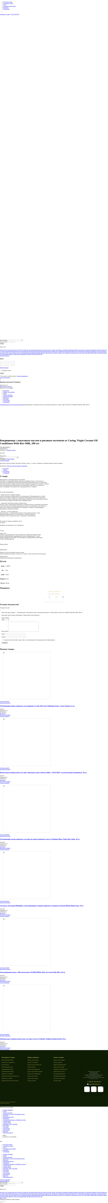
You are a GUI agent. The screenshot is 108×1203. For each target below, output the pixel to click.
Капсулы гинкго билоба (59, 1060)
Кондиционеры (20, 404)
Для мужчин (6, 400)
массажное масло (46, 351)
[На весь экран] (2, 1201)
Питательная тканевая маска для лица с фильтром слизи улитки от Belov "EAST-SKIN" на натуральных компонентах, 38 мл (43, 772)
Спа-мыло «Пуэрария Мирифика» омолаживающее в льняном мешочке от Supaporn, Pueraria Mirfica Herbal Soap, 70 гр (41, 905)
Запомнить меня (6, 370)
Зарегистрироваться (22, 376)
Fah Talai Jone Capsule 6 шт (8, 1062)
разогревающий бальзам (11, 351)
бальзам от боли (96, 350)
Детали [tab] (5, 470)
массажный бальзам (36, 351)
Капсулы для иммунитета (34, 1069)
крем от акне (16, 353)
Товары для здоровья (8, 392)
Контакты (5, 7)
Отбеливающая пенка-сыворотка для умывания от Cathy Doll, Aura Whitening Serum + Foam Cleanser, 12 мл (37, 706)
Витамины (6, 397)
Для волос (13, 404)
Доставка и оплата (8, 3)
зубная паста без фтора (84, 351)
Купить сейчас (10, 459)
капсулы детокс (51, 350)
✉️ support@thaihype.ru (54, 594)
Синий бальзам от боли (7, 1067)
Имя (3, 634)
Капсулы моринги (58, 1062)
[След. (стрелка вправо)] (2, 1202)
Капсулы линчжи (32, 1080)
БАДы (5, 393)
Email (3, 637)
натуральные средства (75, 353)
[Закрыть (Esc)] (5, 1201)
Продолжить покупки (6, 386)
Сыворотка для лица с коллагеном (10, 1080)
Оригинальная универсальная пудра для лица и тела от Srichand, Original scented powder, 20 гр (33, 1039)
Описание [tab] (6, 468)
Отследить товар (7, 2)
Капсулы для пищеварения (34, 1073)
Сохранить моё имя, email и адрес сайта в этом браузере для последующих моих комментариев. (29, 640)
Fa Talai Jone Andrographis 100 (20, 354)
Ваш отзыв (5, 631)
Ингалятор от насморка (7, 1073)
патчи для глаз (9, 353)
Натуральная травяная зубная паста (10, 1076)
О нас (4, 4)
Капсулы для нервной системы (35, 1071)
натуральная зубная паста (71, 351)
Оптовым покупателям (9, 6)
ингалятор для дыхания (85, 350)
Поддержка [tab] (6, 471)
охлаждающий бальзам (24, 351)
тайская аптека (49, 353)
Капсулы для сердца (33, 1078)
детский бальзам (24, 353)
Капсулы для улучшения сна (35, 1064)
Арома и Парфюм (8, 396)
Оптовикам (6, 9)
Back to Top (3, 1198)
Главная (2, 404)
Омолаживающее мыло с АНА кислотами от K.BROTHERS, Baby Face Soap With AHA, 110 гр (32, 972)
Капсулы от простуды (33, 1062)
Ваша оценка (5, 618)
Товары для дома (7, 395)
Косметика (6, 390)
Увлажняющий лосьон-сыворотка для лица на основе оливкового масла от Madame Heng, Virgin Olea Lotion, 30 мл (40, 839)
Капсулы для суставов (33, 1060)
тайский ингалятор (73, 350)
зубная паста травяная (57, 351)
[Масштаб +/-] (0, 1201)
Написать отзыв (11, 450)
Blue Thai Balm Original (100, 353)
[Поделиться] (3, 1201)
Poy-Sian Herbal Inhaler (6, 354)
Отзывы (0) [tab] (6, 473)
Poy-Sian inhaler (5, 1064)
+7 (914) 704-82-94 (54, 591)
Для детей (6, 399)
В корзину (3, 459)
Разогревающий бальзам (8, 1071)
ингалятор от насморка (61, 350)
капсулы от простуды (17, 350)
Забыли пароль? (4, 367)
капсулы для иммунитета (30, 350)
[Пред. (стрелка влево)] (0, 1202)
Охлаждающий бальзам (7, 1069)
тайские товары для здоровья (61, 353)
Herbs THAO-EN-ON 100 (35, 354)
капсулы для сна (42, 350)
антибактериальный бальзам (37, 353)
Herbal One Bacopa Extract (60, 1064)
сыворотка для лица (95, 351)
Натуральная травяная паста (60, 1069)
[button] (3, 713)
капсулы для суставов (6, 350)
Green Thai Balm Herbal (88, 353)
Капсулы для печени (33, 1076)
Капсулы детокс (31, 1067)
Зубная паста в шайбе (7, 1078)
